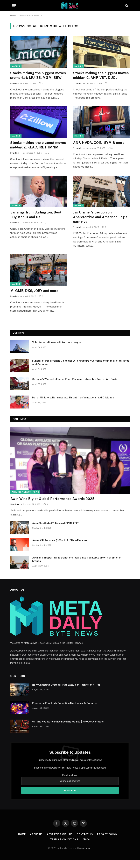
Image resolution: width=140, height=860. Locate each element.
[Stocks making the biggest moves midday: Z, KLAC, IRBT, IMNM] (38, 122)
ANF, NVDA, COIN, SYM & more (98, 143)
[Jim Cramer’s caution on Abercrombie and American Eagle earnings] (101, 191)
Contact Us (85, 834)
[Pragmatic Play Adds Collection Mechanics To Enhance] (19, 707)
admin (16, 83)
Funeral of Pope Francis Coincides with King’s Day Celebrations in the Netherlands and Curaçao (80, 362)
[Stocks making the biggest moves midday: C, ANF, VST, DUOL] (101, 52)
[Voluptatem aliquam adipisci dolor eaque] (19, 346)
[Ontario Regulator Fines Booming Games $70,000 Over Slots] (19, 726)
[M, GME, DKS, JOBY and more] (38, 270)
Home (13, 16)
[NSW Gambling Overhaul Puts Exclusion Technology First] (19, 689)
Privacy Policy (107, 834)
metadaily (86, 848)
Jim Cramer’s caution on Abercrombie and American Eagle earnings (100, 217)
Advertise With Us (59, 834)
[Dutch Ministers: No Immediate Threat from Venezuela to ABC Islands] (19, 402)
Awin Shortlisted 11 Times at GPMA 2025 (55, 523)
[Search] (126, 5)
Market (16, 66)
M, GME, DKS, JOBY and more (34, 291)
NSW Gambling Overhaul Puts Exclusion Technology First (66, 684)
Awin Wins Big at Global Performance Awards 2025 (52, 499)
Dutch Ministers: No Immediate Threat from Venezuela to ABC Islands (73, 397)
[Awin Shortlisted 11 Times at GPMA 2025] (19, 527)
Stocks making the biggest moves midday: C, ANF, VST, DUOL (101, 75)
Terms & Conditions (64, 839)
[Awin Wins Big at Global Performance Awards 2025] (70, 460)
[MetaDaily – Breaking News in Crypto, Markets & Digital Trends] (70, 5)
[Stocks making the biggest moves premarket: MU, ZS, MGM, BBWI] (38, 52)
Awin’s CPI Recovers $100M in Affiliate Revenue (59, 540)
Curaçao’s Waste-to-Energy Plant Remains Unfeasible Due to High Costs (74, 379)
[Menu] (14, 5)
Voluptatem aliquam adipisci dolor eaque (56, 342)
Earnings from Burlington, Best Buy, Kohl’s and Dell (35, 214)
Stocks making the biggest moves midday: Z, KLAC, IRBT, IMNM (38, 145)
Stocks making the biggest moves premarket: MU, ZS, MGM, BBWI (38, 75)
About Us (36, 834)
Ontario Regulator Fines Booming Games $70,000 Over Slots (68, 721)
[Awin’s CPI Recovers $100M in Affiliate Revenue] (19, 544)
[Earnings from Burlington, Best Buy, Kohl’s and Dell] (38, 191)
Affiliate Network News (25, 492)
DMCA (86, 839)
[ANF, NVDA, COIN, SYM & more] (101, 122)
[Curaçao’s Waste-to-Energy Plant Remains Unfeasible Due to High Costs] (19, 383)
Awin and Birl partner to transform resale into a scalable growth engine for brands (76, 559)
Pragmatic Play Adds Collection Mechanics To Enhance (64, 703)
